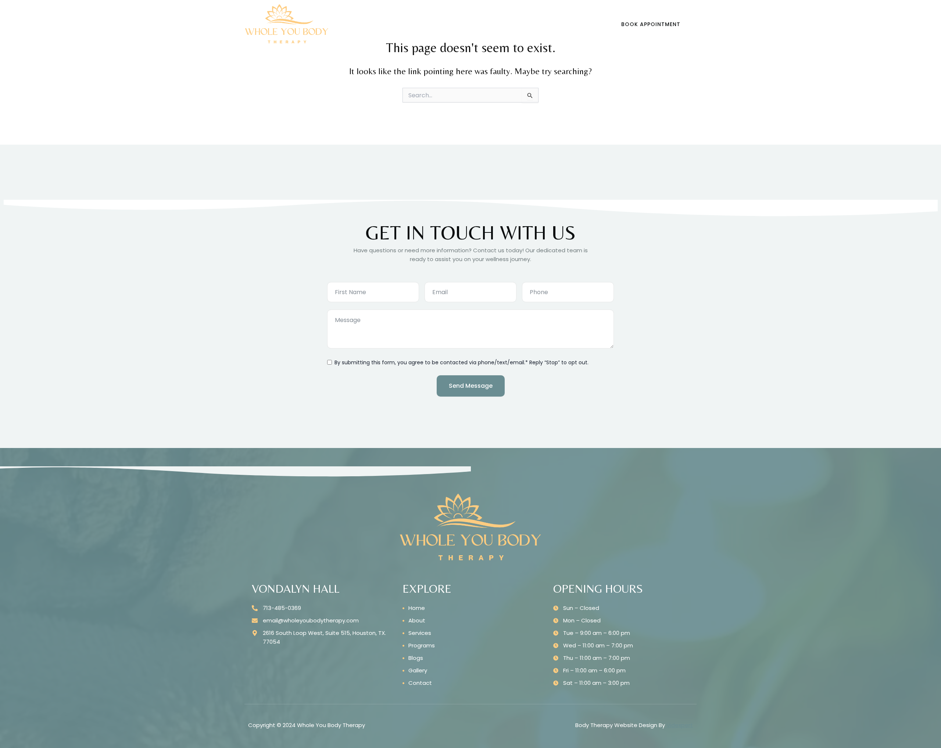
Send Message (471, 386)
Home (348, 24)
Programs (420, 24)
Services (377, 24)
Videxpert (679, 725)
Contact (534, 24)
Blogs (459, 24)
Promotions (495, 24)
